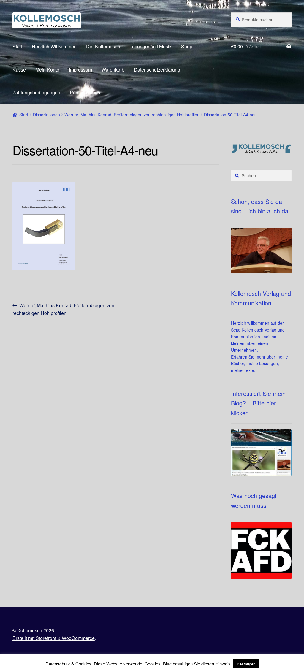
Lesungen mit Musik (150, 46)
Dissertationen (46, 115)
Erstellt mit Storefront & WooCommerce (53, 638)
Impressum (80, 69)
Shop (186, 46)
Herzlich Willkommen (54, 46)
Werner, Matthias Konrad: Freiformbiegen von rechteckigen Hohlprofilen (132, 115)
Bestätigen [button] (246, 664)
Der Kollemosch (103, 46)
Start (17, 46)
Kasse (19, 69)
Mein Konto (47, 69)
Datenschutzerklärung (157, 69)
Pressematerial (86, 92)
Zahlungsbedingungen (36, 92)
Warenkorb (113, 69)
